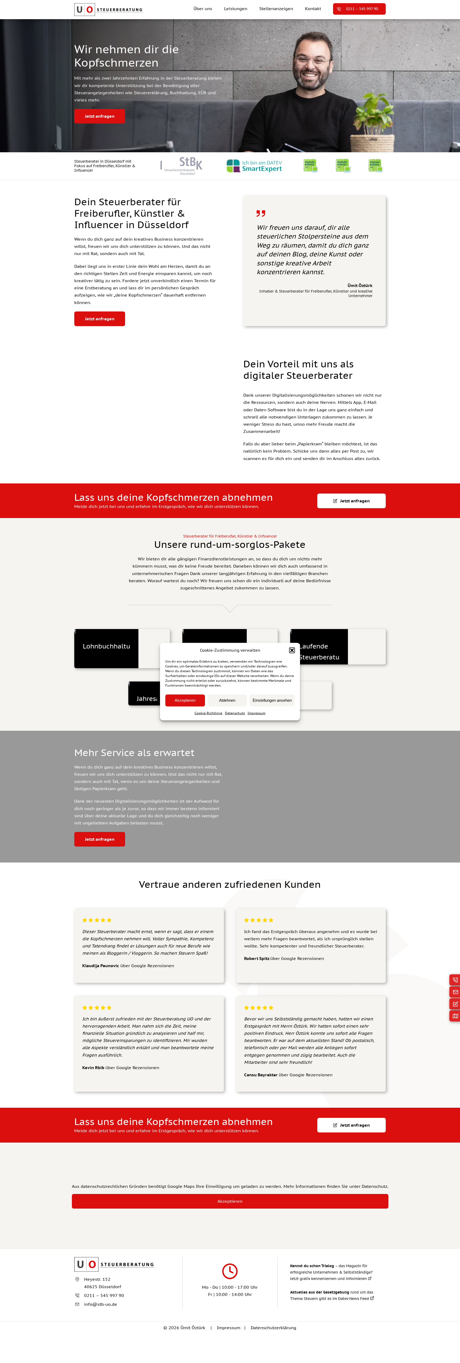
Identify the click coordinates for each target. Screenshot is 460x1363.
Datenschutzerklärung (273, 1327)
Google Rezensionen (302, 958)
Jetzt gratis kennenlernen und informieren (329, 1278)
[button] (292, 650)
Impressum (256, 713)
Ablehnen (227, 700)
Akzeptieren (185, 700)
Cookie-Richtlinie (208, 713)
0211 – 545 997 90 (104, 1295)
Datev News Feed (354, 1298)
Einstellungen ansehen (272, 700)
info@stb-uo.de (100, 1304)
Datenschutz (235, 713)
